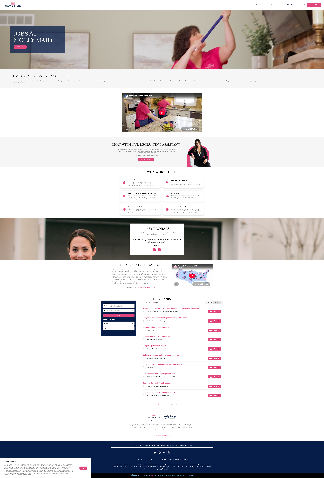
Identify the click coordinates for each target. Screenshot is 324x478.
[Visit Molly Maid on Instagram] (160, 453)
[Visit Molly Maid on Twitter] (155, 453)
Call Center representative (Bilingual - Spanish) (161, 355)
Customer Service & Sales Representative (159, 374)
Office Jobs (290, 5)
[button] (118, 324)
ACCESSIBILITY (163, 459)
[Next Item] (159, 249)
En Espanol (301, 5)
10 (165, 404)
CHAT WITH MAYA (146, 159)
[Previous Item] (154, 249)
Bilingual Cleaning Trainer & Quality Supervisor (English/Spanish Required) (171, 308)
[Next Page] (168, 404)
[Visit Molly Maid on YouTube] (164, 453)
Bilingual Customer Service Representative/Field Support (165, 318)
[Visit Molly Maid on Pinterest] (169, 453)
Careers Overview (261, 5)
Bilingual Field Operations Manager (156, 327)
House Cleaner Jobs (277, 5)
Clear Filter (130, 333)
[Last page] (172, 404)
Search (119, 315)
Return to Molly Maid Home (142, 445)
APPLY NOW (20, 47)
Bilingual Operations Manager (154, 346)
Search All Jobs (314, 5)
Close (83, 468)
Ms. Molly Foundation (147, 287)
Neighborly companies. (162, 435)
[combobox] (118, 310)
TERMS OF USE (153, 459)
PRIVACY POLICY (141, 459)
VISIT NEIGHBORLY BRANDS (178, 459)
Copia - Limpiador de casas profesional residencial (162, 364)
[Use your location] (132, 311)
